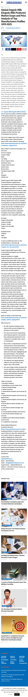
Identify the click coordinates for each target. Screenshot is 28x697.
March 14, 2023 (4, 642)
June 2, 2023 (4, 559)
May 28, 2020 (6, 30)
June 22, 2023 (4, 532)
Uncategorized (23, 663)
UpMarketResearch (7, 459)
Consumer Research (6, 498)
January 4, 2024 (4, 506)
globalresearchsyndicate (13, 28)
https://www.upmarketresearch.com (12, 429)
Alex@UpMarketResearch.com (15, 463)
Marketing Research (22, 657)
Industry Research (12, 657)
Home (2, 7)
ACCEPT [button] (17, 694)
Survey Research (21, 660)
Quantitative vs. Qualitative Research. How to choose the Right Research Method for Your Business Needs (12, 638)
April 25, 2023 (4, 613)
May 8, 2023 (4, 586)
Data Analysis (8, 7)
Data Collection (3, 662)
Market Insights (12, 662)
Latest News (13, 660)
